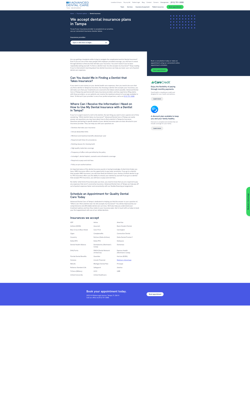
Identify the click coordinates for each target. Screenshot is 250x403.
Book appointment (159, 70)
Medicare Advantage (124, 260)
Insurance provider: (78, 37)
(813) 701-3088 (129, 96)
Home (72, 13)
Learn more (157, 99)
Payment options (82, 13)
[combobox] (89, 43)
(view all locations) (76, 8)
